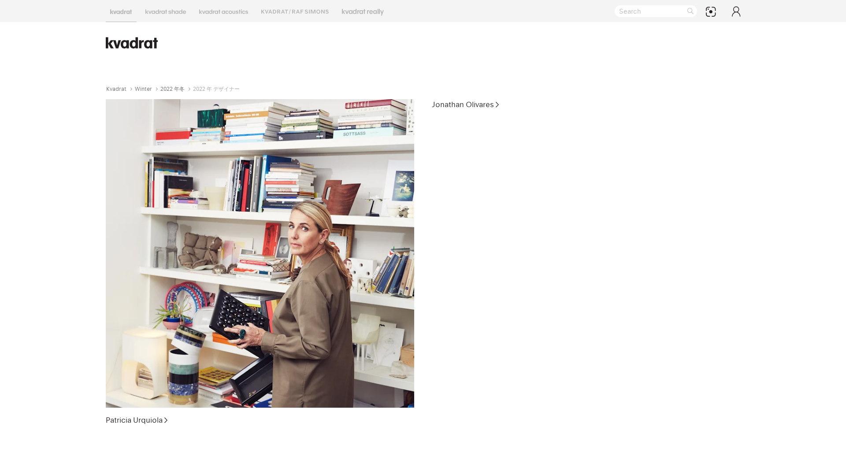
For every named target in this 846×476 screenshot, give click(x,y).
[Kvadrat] (121, 11)
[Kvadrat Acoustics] (223, 11)
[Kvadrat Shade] (165, 11)
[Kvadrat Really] (363, 11)
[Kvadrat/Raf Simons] (295, 11)
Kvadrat (116, 89)
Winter (143, 89)
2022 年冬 (172, 89)
